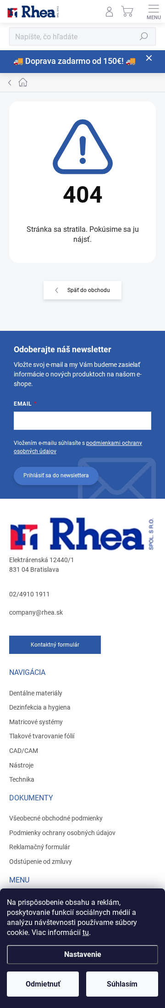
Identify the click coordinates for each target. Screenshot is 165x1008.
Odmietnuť (43, 984)
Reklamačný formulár (39, 847)
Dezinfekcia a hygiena (40, 707)
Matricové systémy (36, 722)
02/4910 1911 (29, 594)
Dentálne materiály (35, 693)
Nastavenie (82, 954)
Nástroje (21, 765)
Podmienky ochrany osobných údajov (62, 832)
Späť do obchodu (88, 290)
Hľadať (144, 36)
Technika (21, 779)
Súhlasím (122, 984)
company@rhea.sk (36, 612)
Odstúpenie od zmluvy (40, 861)
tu (85, 932)
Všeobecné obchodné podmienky (56, 818)
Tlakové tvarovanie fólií (41, 736)
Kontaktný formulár (55, 645)
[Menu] (153, 11)
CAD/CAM (23, 750)
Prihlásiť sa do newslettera (56, 475)
